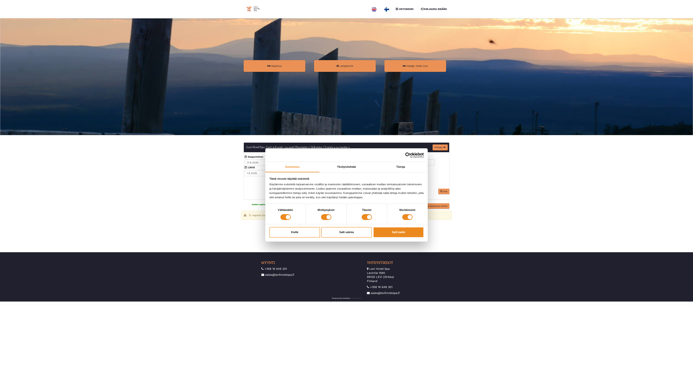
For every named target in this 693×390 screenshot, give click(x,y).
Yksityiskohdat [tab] (346, 166)
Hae (445, 193)
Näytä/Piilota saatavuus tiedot (430, 208)
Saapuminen (255, 156)
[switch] (326, 217)
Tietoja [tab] (400, 166)
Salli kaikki (398, 232)
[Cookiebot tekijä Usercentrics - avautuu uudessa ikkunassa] (408, 155)
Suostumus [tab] (292, 166)
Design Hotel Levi (417, 65)
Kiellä (294, 232)
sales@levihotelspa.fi (279, 274)
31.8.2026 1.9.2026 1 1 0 (298, 147)
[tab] (346, 147)
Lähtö (251, 167)
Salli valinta (346, 232)
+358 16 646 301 (276, 268)
